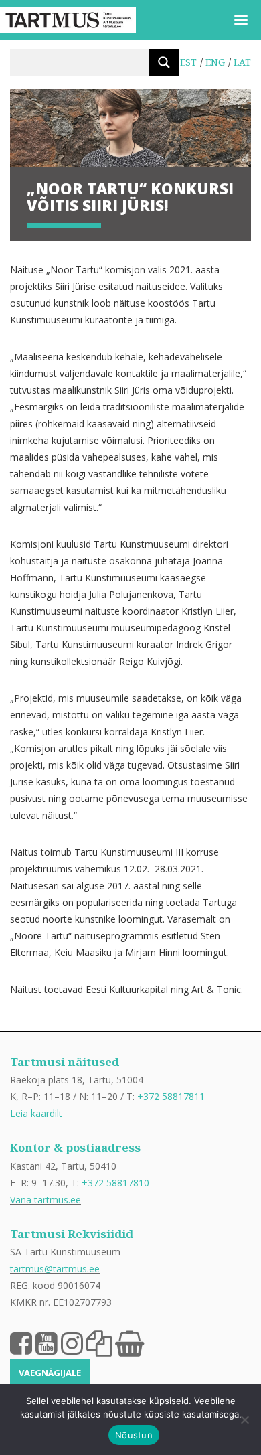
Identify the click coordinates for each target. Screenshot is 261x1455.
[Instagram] (72, 1342)
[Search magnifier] (164, 62)
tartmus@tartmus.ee (55, 1268)
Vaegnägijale (50, 1373)
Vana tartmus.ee (45, 1199)
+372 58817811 (171, 1096)
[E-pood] (129, 1342)
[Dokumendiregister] (99, 1342)
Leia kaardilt (36, 1113)
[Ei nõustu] (244, 1419)
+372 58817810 (115, 1182)
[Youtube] (46, 1342)
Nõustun (134, 1435)
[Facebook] (21, 1342)
